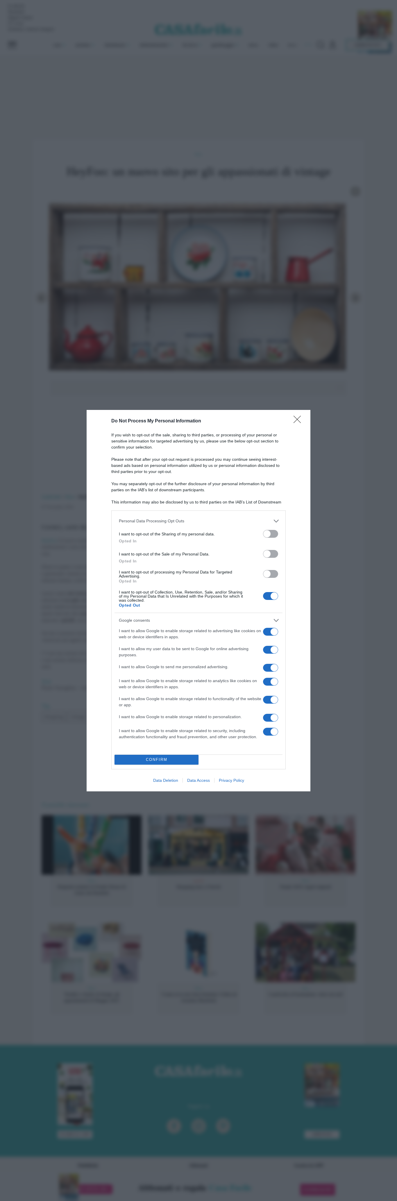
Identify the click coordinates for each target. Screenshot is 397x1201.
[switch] (270, 534)
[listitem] (198, 521)
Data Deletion (165, 780)
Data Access (198, 780)
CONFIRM (156, 759)
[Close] (299, 421)
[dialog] (198, 600)
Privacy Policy (231, 780)
